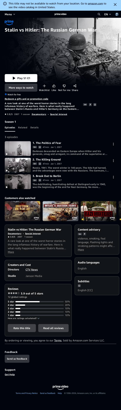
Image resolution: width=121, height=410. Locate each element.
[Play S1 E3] (18, 181)
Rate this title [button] (21, 328)
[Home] (60, 14)
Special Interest (58, 114)
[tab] (10, 128)
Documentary (39, 114)
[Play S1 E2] (18, 165)
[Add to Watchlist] (44, 86)
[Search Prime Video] (99, 14)
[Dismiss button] (115, 4)
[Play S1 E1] (18, 148)
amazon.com (95, 3)
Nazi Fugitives (98, 211)
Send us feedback (47, 393)
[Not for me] (64, 86)
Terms (58, 340)
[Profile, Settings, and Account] (117, 14)
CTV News (32, 269)
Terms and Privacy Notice (27, 393)
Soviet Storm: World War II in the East (22, 211)
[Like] (54, 86)
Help (60, 393)
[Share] (75, 86)
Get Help (10, 374)
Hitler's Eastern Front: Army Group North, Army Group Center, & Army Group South (60, 211)
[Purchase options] (113, 144)
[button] (21, 78)
